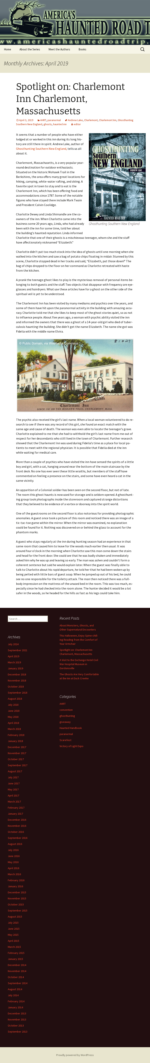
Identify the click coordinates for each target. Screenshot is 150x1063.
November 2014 (17, 971)
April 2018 (13, 723)
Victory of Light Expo (71, 746)
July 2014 (13, 995)
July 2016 (13, 850)
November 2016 (17, 826)
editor (77, 124)
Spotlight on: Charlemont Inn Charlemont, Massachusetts (70, 99)
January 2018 (15, 741)
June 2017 (14, 783)
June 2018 (14, 711)
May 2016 (13, 862)
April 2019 (13, 656)
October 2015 (16, 904)
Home (7, 49)
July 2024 (13, 644)
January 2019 (15, 668)
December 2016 (17, 819)
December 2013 (17, 1013)
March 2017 (14, 801)
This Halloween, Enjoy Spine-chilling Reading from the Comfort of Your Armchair (79, 640)
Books (82, 49)
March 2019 (14, 662)
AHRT (43, 120)
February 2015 (16, 953)
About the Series (30, 49)
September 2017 (17, 765)
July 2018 (13, 704)
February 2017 (16, 807)
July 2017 (13, 777)
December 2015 (17, 892)
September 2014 (17, 983)
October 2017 (16, 759)
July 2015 (13, 922)
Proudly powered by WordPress (75, 1055)
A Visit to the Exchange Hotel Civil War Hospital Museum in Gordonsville (79, 664)
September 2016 (17, 838)
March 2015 (14, 947)
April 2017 (13, 795)
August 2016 (15, 844)
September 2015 (17, 910)
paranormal (54, 120)
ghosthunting (67, 716)
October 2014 (16, 977)
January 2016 (15, 886)
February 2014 (16, 1001)
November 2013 (17, 1019)
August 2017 (15, 771)
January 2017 (15, 813)
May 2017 (13, 789)
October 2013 (16, 1025)
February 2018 (16, 735)
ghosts (48, 124)
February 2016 (16, 880)
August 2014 (15, 989)
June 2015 (14, 928)
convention (66, 710)
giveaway (65, 722)
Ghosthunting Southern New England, (41, 149)
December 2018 (17, 674)
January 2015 (15, 959)
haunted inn (60, 124)
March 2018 (14, 729)
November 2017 (17, 753)
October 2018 (16, 686)
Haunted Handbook (71, 728)
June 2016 (14, 856)
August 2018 (15, 698)
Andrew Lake (75, 120)
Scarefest (65, 740)
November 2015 (17, 898)
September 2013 (17, 1031)
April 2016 (13, 868)
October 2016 (16, 832)
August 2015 (15, 916)
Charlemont (91, 120)
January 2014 (15, 1007)
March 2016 (14, 874)
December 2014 (17, 965)
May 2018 (13, 717)
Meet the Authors (59, 49)
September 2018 (17, 692)
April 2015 (13, 941)
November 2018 (17, 680)
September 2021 (17, 650)
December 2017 (17, 747)
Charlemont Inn (107, 120)
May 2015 (13, 934)
